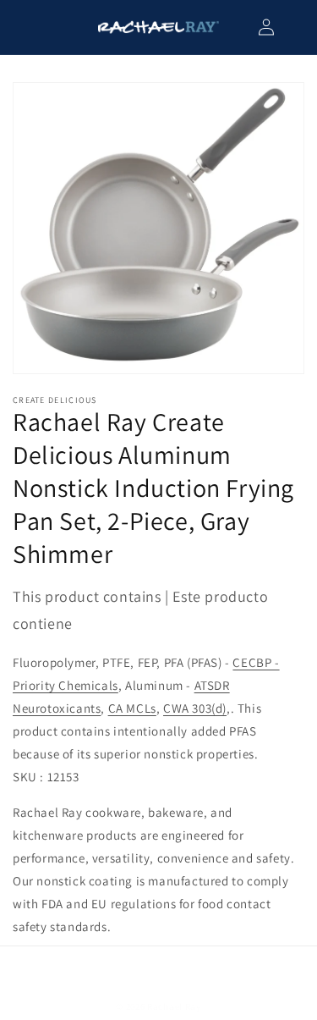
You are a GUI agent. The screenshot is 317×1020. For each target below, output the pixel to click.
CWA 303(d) (195, 708)
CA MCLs (132, 708)
